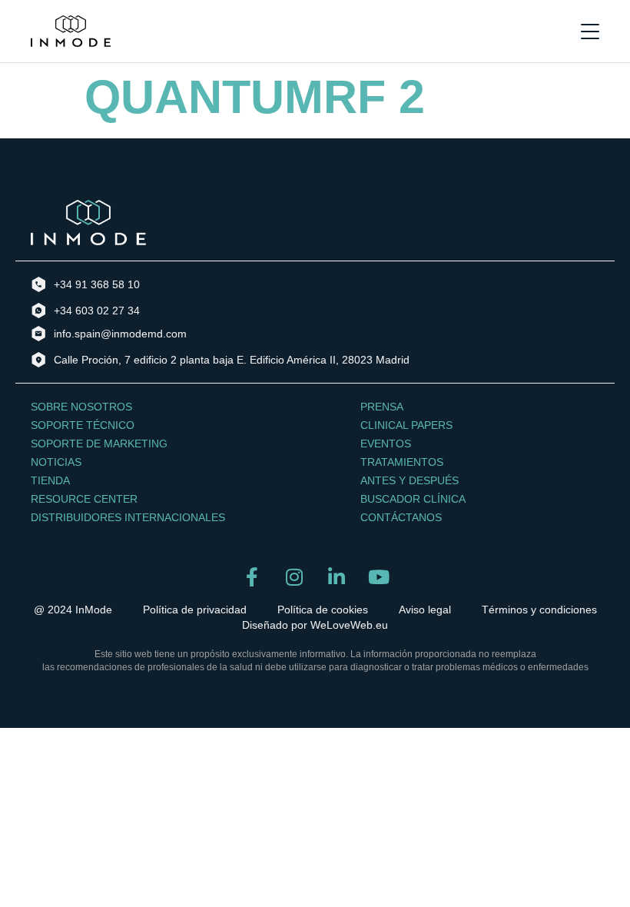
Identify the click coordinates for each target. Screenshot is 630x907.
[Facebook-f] (251, 576)
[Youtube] (378, 576)
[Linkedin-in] (336, 576)
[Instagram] (293, 576)
